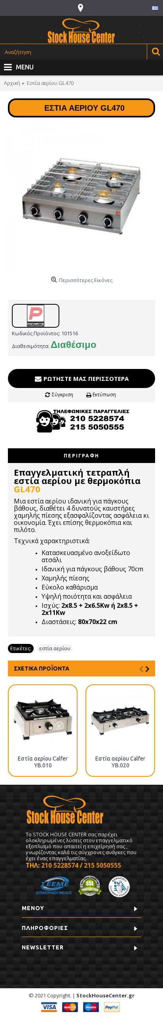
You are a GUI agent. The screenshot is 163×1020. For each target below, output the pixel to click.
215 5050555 (102, 865)
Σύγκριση (62, 394)
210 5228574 (59, 865)
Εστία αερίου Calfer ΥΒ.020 (120, 761)
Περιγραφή (81, 455)
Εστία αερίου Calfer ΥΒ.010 (43, 761)
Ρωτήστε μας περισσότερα (85, 378)
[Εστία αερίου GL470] (81, 199)
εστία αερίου (54, 648)
